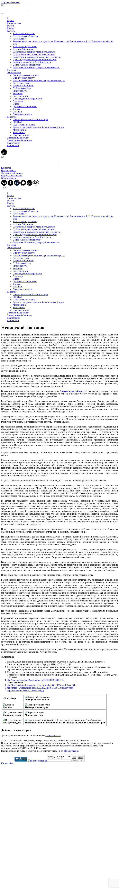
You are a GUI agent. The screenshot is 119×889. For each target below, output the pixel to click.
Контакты (17, 93)
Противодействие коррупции (27, 98)
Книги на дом (14, 23)
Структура (18, 101)
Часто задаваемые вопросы (26, 75)
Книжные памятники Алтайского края (32, 62)
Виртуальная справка (11, 175)
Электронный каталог (24, 33)
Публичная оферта (22, 88)
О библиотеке (14, 72)
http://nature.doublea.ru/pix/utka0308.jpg (25, 690)
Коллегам (11, 117)
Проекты (11, 70)
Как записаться (20, 96)
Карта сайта (13, 145)
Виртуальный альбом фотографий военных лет (36, 67)
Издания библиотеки (23, 49)
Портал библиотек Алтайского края (30, 119)
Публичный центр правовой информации (33, 54)
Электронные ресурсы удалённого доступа (34, 52)
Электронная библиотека (25, 36)
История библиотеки (23, 85)
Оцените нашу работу (24, 78)
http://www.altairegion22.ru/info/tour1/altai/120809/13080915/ (35, 680)
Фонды (16, 109)
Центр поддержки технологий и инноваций (34, 59)
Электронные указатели (25, 46)
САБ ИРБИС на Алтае (24, 124)
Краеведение (13, 143)
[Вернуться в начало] (14, 10)
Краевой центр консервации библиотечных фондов (38, 127)
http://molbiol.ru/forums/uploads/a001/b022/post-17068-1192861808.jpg (40, 688)
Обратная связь (8, 178)
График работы (8, 170)
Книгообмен (19, 132)
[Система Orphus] (66, 760)
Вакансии (17, 111)
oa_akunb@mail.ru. (70, 751)
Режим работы (20, 91)
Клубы (10, 28)
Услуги (10, 25)
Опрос (16, 104)
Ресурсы (11, 31)
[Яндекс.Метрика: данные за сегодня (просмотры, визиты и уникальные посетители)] (37, 760)
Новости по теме (21, 135)
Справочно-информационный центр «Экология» (37, 57)
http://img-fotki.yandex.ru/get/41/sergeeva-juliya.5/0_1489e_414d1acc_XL (41, 685)
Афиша (10, 20)
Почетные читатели (22, 114)
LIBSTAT (17, 122)
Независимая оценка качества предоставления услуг (39, 80)
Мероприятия (19, 130)
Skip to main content (10, 2)
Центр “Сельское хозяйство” (27, 65)
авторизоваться (53, 735)
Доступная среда (21, 83)
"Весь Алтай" (19, 38)
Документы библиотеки (25, 106)
